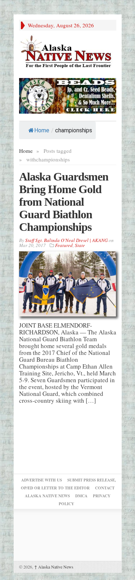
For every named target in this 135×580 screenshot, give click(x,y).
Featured (64, 245)
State (80, 245)
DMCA (81, 496)
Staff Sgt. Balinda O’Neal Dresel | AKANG (66, 240)
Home (41, 130)
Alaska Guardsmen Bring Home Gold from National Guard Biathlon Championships (63, 201)
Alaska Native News (53, 567)
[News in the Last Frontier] (67, 52)
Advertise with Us (41, 480)
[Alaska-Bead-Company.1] (67, 95)
